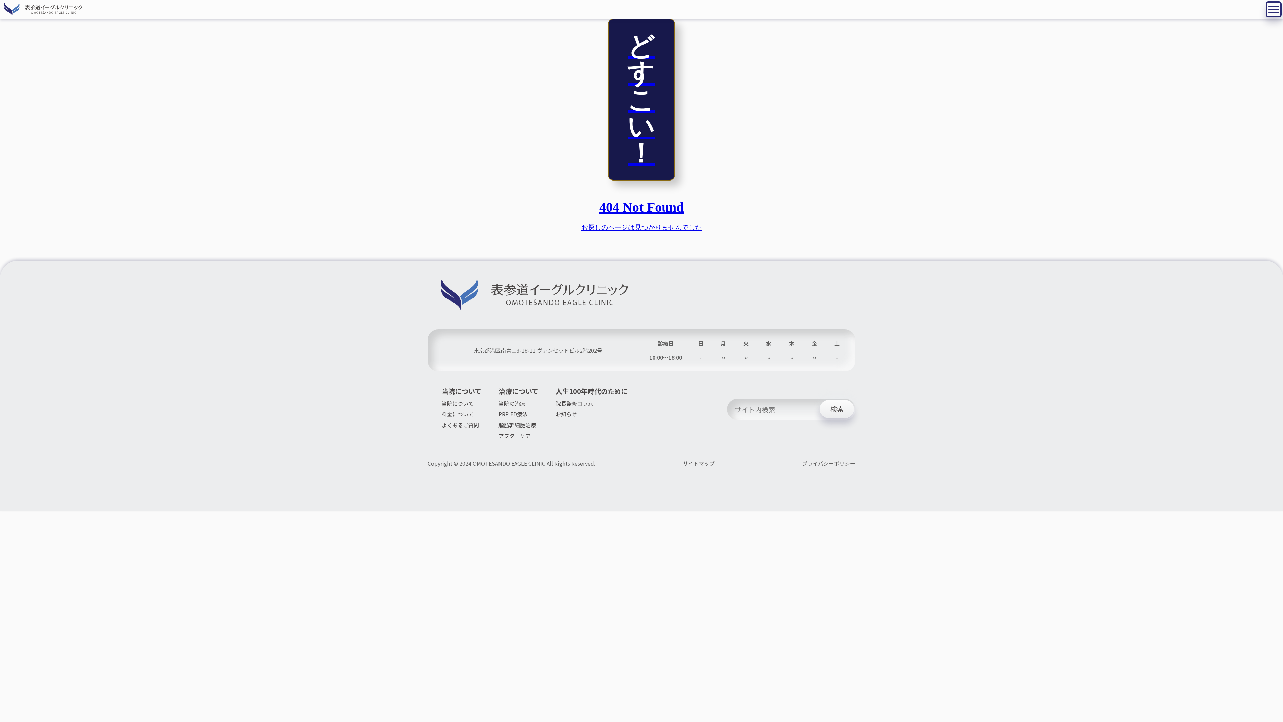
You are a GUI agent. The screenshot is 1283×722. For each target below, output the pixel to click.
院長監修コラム (574, 403)
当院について (458, 403)
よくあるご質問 (460, 425)
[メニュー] (1274, 9)
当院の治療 (511, 403)
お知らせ (566, 414)
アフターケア (514, 436)
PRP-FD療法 (513, 414)
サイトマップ (699, 463)
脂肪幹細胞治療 (517, 425)
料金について (458, 414)
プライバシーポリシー (828, 463)
